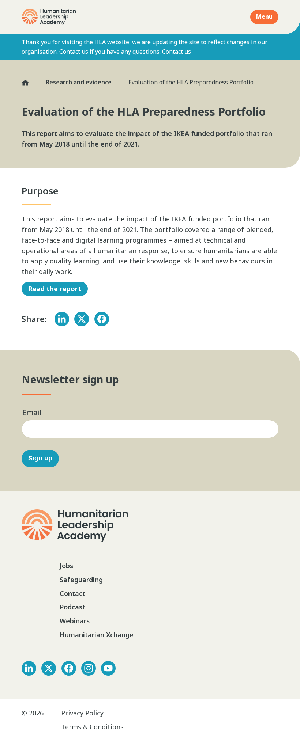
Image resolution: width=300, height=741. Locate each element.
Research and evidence (79, 82)
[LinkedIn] (62, 319)
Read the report (54, 288)
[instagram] (88, 668)
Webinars (75, 620)
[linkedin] (29, 668)
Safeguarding (81, 579)
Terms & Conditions (92, 726)
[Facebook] (101, 319)
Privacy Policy (82, 712)
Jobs (66, 565)
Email (32, 412)
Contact (72, 593)
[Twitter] (81, 319)
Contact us (176, 52)
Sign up (40, 458)
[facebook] (68, 668)
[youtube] (108, 668)
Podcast (72, 607)
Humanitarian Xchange (97, 634)
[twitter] (48, 668)
